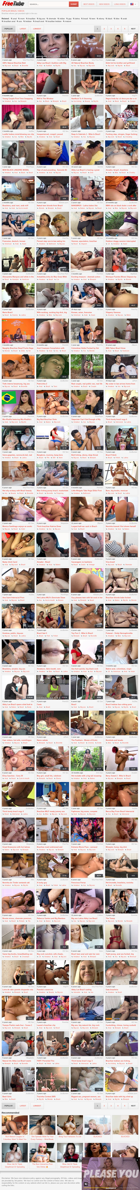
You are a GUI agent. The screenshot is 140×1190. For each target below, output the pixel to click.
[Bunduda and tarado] (121, 723)
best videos (89, 4)
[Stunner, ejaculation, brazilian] (87, 224)
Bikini (128, 315)
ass (20, 21)
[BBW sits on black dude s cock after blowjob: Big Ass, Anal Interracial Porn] (121, 188)
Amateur (8, 101)
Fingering (59, 493)
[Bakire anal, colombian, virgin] (121, 651)
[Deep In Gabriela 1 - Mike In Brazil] (87, 117)
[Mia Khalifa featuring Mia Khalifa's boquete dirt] (18, 402)
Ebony (58, 778)
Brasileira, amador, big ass (13, 669)
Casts (39, 704)
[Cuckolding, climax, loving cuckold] (121, 1008)
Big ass (82, 66)
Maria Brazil (7, 312)
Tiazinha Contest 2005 (46, 1097)
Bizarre (60, 600)
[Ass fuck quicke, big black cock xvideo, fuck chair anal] (87, 651)
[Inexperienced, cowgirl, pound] (52, 117)
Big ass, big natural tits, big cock (85, 1025)
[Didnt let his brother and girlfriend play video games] (121, 46)
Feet (48, 636)
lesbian (28, 21)
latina (77, 18)
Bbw (22, 137)
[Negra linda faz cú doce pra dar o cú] (121, 81)
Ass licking (77, 101)
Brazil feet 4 (42, 633)
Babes (82, 208)
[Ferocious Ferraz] (87, 865)
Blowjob (23, 101)
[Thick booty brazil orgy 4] (18, 794)
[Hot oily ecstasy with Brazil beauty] (18, 473)
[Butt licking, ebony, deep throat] (87, 438)
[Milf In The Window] (52, 81)
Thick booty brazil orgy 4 (13, 811)
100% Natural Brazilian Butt (14, 63)
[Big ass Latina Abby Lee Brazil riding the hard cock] (87, 901)
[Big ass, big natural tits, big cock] (87, 1008)
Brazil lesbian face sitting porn (119, 704)
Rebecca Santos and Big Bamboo (51, 918)
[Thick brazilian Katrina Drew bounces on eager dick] (52, 509)
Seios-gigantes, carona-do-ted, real (17, 455)
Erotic (99, 743)
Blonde (41, 208)
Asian (24, 244)
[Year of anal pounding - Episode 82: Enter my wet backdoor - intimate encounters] (52, 152)
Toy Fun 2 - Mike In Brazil (82, 633)
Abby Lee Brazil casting (81, 990)
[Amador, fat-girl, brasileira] (121, 152)
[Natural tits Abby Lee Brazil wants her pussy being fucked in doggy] (18, 1043)
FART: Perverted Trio (45, 1061)
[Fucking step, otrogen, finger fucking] (121, 117)
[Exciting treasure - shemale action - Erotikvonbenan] (87, 259)
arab (125, 18)
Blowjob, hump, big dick (116, 847)
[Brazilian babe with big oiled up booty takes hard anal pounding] (121, 1079)
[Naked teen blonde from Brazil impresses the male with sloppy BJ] (52, 188)
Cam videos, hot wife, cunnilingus (16, 740)
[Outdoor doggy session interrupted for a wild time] (121, 224)
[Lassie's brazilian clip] (52, 1008)
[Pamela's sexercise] (52, 972)
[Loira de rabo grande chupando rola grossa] (18, 972)
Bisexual (133, 957)
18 (109, 244)
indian (62, 18)
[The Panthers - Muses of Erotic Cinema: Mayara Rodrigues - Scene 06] (87, 723)
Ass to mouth (23, 208)
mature (68, 21)
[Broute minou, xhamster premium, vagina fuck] (18, 901)
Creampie (25, 957)
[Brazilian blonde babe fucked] (121, 580)
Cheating (128, 137)
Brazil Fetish (111, 455)
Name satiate (42, 740)
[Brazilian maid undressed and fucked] (52, 830)
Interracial (119, 422)
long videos (120, 4)
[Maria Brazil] (18, 295)
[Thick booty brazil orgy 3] (87, 1043)
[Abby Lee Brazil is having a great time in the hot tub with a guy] (87, 152)
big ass (42, 18)
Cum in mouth (24, 778)
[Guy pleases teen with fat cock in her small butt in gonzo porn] (87, 580)
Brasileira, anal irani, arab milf (15, 206)
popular (9, 29)
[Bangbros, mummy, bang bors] (52, 438)
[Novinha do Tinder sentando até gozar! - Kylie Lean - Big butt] (18, 865)
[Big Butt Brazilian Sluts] (52, 402)
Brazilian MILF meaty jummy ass (51, 811)
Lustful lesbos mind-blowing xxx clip (18, 134)
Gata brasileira (112, 990)
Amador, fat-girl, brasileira (117, 170)
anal (15, 18)
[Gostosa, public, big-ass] (18, 616)
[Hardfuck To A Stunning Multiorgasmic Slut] (87, 81)
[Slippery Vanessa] (121, 295)
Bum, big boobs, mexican (117, 491)
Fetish (118, 458)
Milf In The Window (45, 99)
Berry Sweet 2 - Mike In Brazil (118, 776)
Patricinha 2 (42, 384)
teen (93, 18)
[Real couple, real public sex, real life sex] (87, 366)
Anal (40, 66)
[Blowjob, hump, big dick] (121, 830)
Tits (29, 921)
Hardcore (25, 279)
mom (22, 18)
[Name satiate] (52, 723)
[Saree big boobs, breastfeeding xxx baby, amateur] (18, 937)
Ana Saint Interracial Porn (13, 598)
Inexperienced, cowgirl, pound (50, 134)
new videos (104, 4)
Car (57, 279)
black (110, 18)
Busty (29, 707)
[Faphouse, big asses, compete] (87, 794)
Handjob (15, 279)
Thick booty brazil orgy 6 (116, 419)
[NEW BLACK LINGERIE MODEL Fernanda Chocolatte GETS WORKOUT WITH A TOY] (18, 152)
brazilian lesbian (55, 21)
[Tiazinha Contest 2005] (52, 1079)
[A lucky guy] (52, 865)
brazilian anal (9, 21)
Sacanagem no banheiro (81, 562)
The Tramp (110, 918)
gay (70, 18)
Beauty (87, 101)
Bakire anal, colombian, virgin (118, 669)
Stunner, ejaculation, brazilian (84, 241)
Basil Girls (6, 1097)
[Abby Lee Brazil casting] (87, 972)
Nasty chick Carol (9, 562)
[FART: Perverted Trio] (52, 1043)
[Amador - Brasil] (52, 545)
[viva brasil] (121, 545)
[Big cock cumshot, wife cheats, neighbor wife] (52, 937)
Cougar (132, 101)
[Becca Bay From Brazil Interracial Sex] (121, 794)
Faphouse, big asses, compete (84, 811)
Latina (23, 315)
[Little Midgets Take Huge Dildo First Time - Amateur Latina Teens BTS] (87, 473)
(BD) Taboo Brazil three (115, 348)
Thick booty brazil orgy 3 (82, 1061)
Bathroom (52, 244)
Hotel (23, 529)
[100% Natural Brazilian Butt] (18, 46)
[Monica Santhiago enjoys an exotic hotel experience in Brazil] (18, 509)
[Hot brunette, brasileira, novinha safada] (121, 865)
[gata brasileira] (121, 972)
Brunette (25, 66)
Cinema (91, 743)
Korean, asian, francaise (81, 312)
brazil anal (39, 21)
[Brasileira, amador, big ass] (18, 651)
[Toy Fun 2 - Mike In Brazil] (87, 616)
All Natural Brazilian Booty (82, 63)
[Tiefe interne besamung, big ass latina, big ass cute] (18, 366)
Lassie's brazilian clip (46, 1025)
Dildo (23, 351)
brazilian (31, 18)
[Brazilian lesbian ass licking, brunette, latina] (121, 1043)
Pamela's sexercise (45, 990)
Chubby (132, 173)
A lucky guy (42, 883)
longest (37, 29)
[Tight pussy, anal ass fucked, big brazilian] (121, 937)
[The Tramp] (121, 901)
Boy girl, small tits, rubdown (49, 776)
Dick (91, 173)
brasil (85, 18)
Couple (93, 386)
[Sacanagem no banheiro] (87, 545)
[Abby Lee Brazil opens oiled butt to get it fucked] (18, 687)
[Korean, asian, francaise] (87, 295)
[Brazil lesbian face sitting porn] (121, 687)
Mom (60, 458)
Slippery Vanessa (113, 312)
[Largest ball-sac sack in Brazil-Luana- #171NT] (87, 509)
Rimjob (21, 921)
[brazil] (87, 687)
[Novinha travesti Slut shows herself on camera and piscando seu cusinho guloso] (121, 509)
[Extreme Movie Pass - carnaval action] (87, 830)
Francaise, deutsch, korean (13, 241)
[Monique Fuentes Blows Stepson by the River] (121, 259)
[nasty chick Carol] (18, 545)
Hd (29, 351)
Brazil (73, 704)
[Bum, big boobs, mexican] (121, 473)
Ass (74, 66)
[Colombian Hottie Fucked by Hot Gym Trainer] (87, 331)
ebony (101, 18)
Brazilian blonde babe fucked (118, 598)
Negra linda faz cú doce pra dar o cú (121, 99)
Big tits (57, 66)
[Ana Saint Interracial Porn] (18, 580)
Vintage (92, 565)
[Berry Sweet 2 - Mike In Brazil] (121, 758)
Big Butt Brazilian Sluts (47, 419)
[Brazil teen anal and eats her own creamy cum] (87, 937)
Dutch (83, 565)
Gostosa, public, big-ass (12, 633)
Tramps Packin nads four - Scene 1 (17, 1025)
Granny (15, 315)
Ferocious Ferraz (78, 883)
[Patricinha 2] (52, 366)
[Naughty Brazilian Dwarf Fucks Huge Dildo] (18, 331)
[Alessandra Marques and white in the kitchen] (18, 259)
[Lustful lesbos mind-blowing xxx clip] (18, 117)
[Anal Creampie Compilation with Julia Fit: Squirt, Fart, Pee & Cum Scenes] (52, 331)
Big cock (8, 66)
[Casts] (52, 687)
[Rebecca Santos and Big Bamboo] (52, 901)
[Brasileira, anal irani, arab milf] (18, 188)
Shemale (128, 565)
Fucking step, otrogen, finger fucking (121, 134)
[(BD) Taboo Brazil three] (121, 331)
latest (23, 29)
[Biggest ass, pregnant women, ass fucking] (87, 1079)
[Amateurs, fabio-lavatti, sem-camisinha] (52, 651)
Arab (13, 208)
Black (128, 66)
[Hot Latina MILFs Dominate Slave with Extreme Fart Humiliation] (52, 580)
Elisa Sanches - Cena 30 (12, 776)
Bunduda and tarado (114, 740)
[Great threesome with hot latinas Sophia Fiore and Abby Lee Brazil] (18, 830)
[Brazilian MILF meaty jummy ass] (52, 794)
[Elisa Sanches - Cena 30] (18, 758)
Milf (54, 458)
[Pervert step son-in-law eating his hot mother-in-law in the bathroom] (52, 224)
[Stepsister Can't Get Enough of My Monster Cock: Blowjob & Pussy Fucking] (87, 402)
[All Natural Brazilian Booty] (87, 46)
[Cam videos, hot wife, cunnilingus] (18, 723)
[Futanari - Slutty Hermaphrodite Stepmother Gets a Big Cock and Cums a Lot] (121, 616)
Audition (49, 66)
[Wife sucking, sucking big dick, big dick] (52, 295)
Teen (55, 386)
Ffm (48, 458)
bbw (117, 18)
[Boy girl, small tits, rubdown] (52, 758)
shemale (52, 18)
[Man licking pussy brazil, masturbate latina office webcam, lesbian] (52, 473)
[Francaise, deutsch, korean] (18, 224)
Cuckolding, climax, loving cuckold (121, 1025)
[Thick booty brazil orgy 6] (121, 402)
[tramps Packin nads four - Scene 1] (18, 1008)
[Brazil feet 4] (52, 616)
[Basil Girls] (18, 1079)
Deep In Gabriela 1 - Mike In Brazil (85, 134)
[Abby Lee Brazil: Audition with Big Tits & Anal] (52, 46)
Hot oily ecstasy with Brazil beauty (17, 491)
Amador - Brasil (43, 562)
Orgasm (84, 244)
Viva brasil (110, 562)
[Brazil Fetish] (121, 438)
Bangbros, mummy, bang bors (50, 455)
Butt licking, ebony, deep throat (84, 455)
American (8, 244)
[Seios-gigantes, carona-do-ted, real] (18, 438)
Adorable (76, 992)
